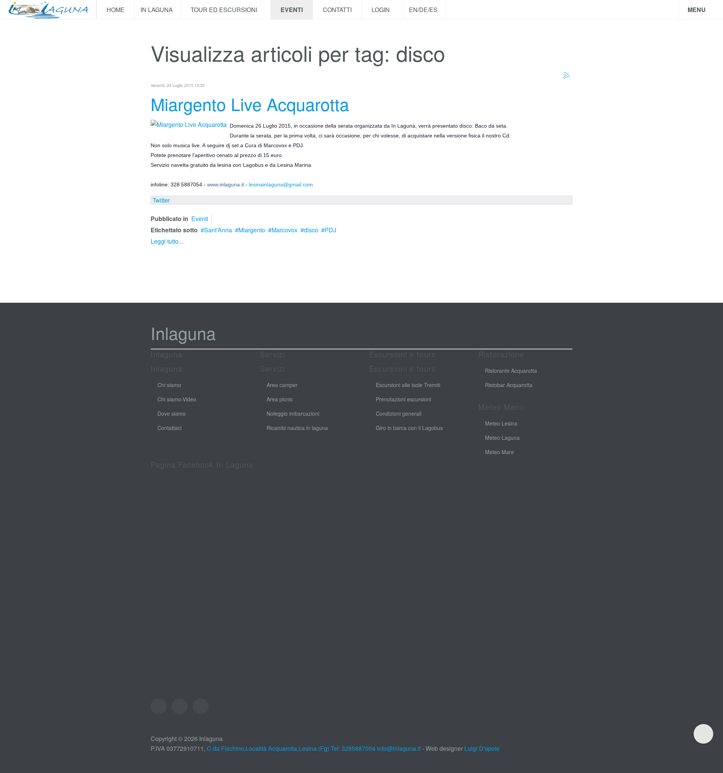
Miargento (251, 230)
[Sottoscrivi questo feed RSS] (566, 75)
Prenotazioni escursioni (403, 399)
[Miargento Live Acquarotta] (189, 123)
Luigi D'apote (482, 748)
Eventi (292, 9)
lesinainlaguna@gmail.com (281, 184)
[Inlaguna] (48, 10)
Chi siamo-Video (176, 399)
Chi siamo (169, 385)
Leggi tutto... (167, 241)
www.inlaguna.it (225, 184)
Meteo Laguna (502, 437)
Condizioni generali (398, 413)
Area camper (282, 385)
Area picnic (280, 399)
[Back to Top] (703, 734)
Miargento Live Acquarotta (250, 103)
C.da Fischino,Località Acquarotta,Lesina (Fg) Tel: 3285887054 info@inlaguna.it (314, 748)
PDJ (330, 230)
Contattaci (169, 427)
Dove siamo (171, 413)
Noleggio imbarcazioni (293, 413)
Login (381, 9)
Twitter (161, 200)
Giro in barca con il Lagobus (409, 427)
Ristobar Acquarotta (508, 385)
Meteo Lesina (501, 423)
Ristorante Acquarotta (511, 370)
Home (116, 9)
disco (311, 230)
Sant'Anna (218, 230)
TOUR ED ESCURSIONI (225, 9)
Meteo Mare (499, 452)
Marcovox (284, 230)
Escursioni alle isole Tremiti (408, 385)
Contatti (337, 9)
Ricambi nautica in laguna (297, 427)
